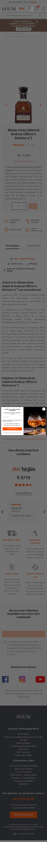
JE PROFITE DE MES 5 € (12, 428)
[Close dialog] (43, 409)
